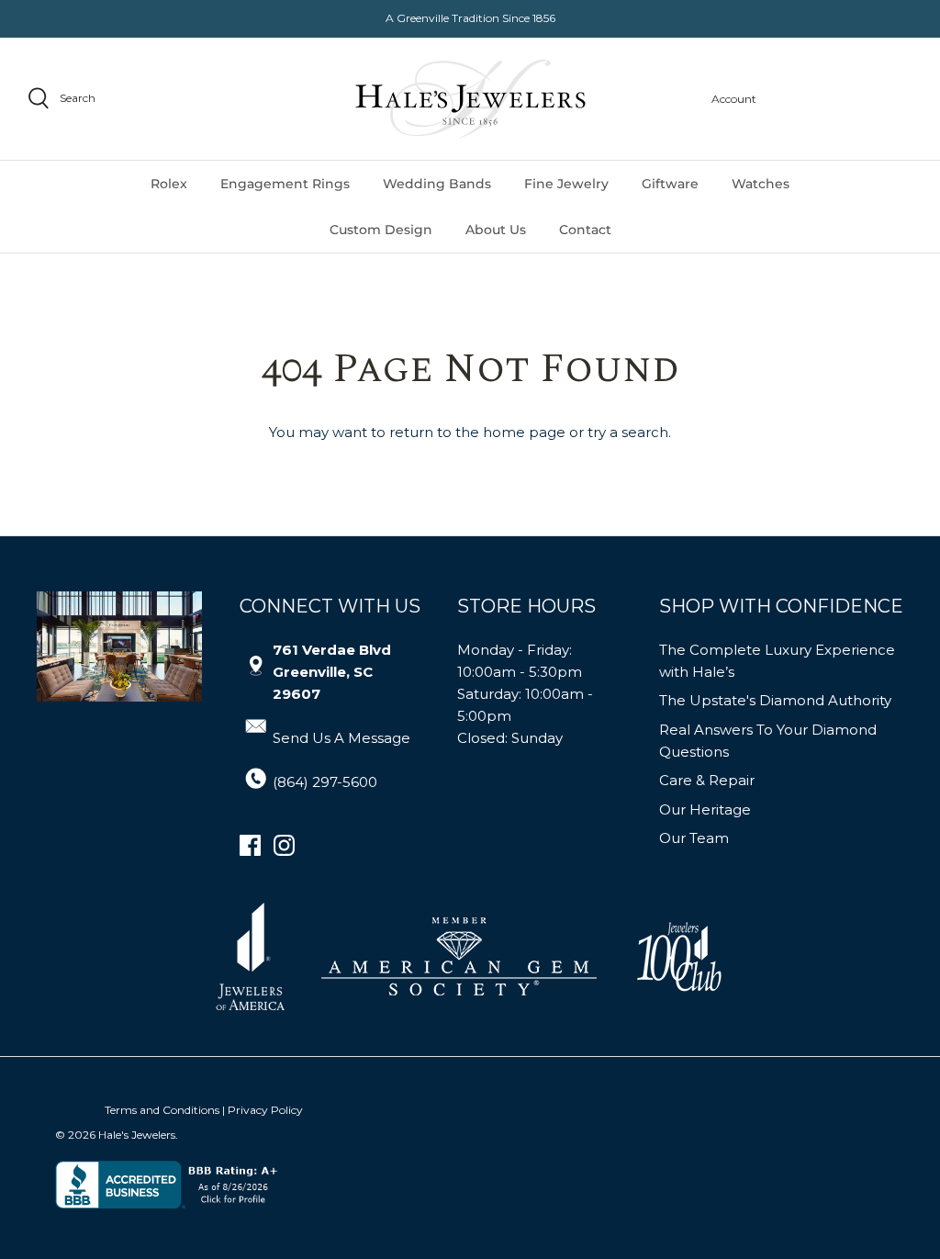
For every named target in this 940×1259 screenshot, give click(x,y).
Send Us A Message (341, 738)
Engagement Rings (285, 183)
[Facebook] (250, 845)
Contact (585, 229)
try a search (628, 432)
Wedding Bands (437, 183)
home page (524, 432)
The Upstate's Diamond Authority (775, 700)
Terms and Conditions (162, 1110)
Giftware (670, 183)
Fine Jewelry (566, 183)
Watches (760, 183)
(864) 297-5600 (325, 782)
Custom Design (381, 229)
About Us (495, 229)
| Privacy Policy (262, 1110)
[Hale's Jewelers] (470, 98)
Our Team (694, 838)
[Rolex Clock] (843, 98)
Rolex (169, 183)
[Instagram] (284, 845)
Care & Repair (707, 780)
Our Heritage (705, 809)
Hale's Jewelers (136, 1134)
